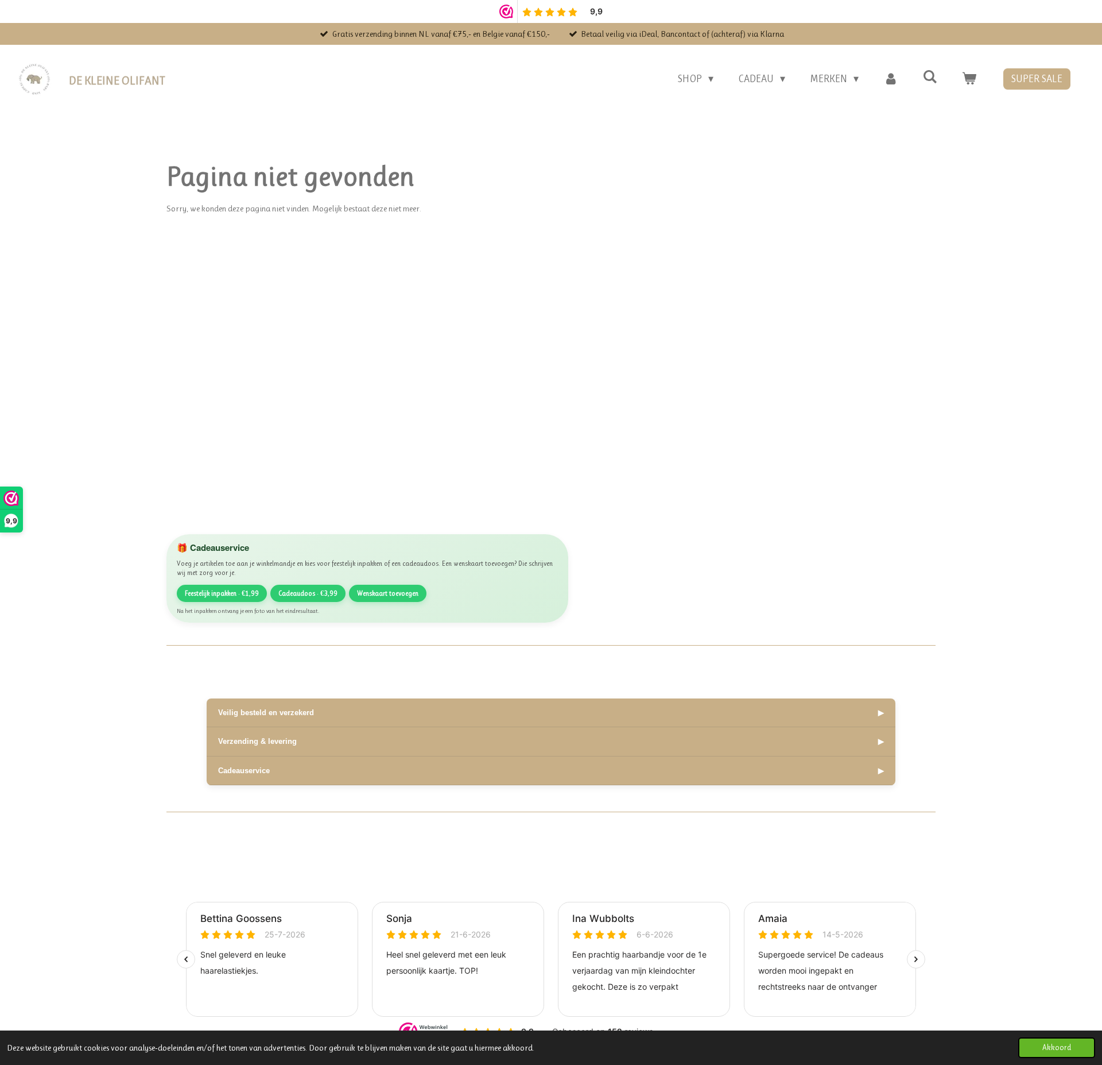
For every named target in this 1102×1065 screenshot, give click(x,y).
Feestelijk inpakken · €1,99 (222, 593)
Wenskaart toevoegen (387, 593)
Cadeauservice (551, 770)
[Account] (890, 79)
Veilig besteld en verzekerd (551, 712)
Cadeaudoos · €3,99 (307, 593)
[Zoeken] (930, 77)
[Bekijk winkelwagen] (969, 79)
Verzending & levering (551, 741)
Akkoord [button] (1056, 1047)
